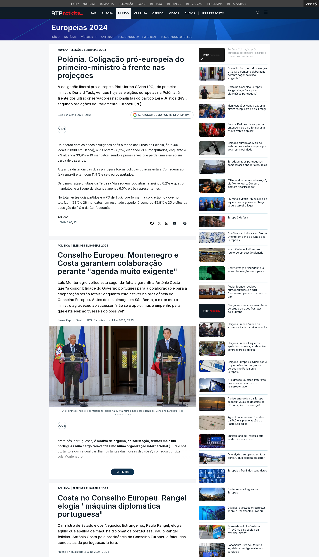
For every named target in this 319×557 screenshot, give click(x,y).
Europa (107, 13)
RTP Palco (174, 3)
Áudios (190, 13)
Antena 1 (107, 36)
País (94, 13)
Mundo (123, 13)
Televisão (126, 3)
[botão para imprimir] (185, 224)
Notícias (89, 3)
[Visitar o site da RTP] (75, 3)
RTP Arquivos (236, 3)
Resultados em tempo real (137, 36)
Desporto (107, 3)
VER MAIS (122, 472)
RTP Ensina (214, 3)
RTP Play (156, 3)
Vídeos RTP (89, 36)
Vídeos (174, 13)
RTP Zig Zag (194, 3)
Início (56, 36)
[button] (259, 13)
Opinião (158, 13)
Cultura (140, 13)
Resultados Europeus (176, 36)
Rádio (141, 3)
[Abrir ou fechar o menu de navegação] (264, 13)
